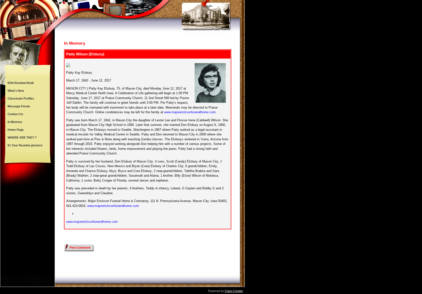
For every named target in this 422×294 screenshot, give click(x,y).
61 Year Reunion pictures (25, 145)
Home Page (16, 130)
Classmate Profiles (21, 98)
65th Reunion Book (21, 83)
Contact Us (15, 114)
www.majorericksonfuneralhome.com (190, 112)
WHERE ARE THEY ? (22, 137)
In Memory (15, 122)
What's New (16, 90)
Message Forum (19, 106)
